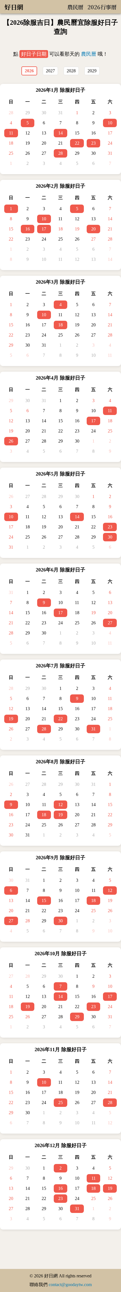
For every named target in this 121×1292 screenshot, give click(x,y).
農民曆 (88, 54)
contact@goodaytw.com (70, 1284)
